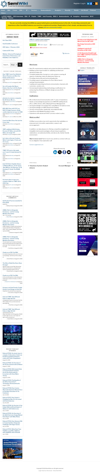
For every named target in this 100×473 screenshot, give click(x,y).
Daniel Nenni (13, 79)
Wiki (8, 10)
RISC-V (55, 16)
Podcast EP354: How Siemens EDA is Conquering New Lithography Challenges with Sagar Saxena (12, 422)
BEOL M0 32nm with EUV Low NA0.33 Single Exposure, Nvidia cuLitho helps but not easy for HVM (12, 110)
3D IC (91, 16)
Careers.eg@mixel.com (36, 144)
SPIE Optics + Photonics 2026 (11, 47)
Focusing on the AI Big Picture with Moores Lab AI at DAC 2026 (87, 40)
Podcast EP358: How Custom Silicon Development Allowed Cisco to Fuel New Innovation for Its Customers (12, 390)
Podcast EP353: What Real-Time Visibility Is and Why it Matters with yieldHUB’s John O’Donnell (12, 430)
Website (66, 53)
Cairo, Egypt (43, 44)
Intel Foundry (47, 16)
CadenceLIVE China (8, 50)
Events (11, 18)
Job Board (84, 10)
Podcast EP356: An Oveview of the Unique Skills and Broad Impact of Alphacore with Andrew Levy (12, 407)
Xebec (11, 143)
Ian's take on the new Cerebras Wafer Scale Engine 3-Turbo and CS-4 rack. (12, 140)
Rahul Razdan (10, 216)
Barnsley (12, 89)
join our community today (52, 27)
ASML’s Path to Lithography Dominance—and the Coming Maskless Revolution (11, 211)
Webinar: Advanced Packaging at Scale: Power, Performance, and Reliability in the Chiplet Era (12, 55)
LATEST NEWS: (7, 16)
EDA (20, 10)
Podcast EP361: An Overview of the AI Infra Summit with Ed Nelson (12, 363)
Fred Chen (12, 113)
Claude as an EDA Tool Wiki (10, 252)
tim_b (11, 172)
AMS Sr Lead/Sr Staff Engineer (39, 39)
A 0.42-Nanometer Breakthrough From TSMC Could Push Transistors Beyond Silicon (87, 54)
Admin (32, 41)
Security (67, 10)
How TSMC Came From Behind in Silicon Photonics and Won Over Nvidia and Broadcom (12, 75)
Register (77, 3)
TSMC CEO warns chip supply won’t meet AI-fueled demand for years (12, 152)
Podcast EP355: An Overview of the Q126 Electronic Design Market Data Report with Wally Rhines (12, 415)
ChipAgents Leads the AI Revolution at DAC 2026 (84, 49)
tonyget (9, 134)
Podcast (93, 10)
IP (26, 10)
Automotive (85, 16)
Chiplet (33, 16)
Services (34, 10)
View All (16, 37)
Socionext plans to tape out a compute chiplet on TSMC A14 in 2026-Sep (12, 181)
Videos (3, 13)
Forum (15, 10)
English (82, 70)
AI (71, 16)
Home (3, 10)
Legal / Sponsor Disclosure (45, 470)
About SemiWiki (57, 470)
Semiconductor (46, 10)
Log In (83, 3)
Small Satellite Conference (10, 43)
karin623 (10, 82)
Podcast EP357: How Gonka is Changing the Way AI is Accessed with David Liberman (12, 399)
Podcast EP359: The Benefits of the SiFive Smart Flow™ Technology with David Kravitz (12, 382)
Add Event (10, 37)
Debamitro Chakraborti (10, 281)
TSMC (39, 16)
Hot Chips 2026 (7, 40)
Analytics (58, 10)
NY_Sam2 (10, 104)
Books (76, 10)
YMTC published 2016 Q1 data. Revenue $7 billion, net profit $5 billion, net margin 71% (12, 131)
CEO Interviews (18, 16)
